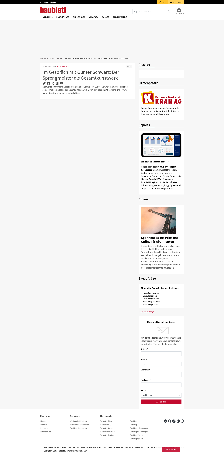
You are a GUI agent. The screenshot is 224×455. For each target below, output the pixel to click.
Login (163, 2)
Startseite (44, 58)
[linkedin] (178, 421)
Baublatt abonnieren (78, 428)
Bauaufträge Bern (150, 296)
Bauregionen (79, 17)
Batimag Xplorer (136, 438)
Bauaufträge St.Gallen (151, 301)
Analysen (93, 17)
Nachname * (146, 380)
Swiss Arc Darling (107, 435)
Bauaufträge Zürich (151, 304)
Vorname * (145, 370)
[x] (165, 421)
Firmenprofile (120, 17)
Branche (144, 390)
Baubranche (57, 58)
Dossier (105, 17)
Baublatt (133, 421)
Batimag (133, 424)
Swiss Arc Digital (106, 421)
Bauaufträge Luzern (151, 298)
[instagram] (174, 421)
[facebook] (169, 421)
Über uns (43, 421)
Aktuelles (47, 17)
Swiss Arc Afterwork (108, 431)
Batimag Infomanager (139, 431)
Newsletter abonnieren (79, 424)
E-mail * (144, 349)
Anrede (144, 359)
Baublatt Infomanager (139, 428)
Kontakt (43, 424)
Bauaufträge (62, 17)
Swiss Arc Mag (105, 424)
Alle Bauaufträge (147, 311)
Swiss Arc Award (106, 428)
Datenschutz (45, 431)
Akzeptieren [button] (171, 449)
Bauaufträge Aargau (151, 293)
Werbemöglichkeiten (48, 2)
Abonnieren (177, 2)
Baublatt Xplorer (136, 435)
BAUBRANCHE (63, 66)
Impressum (44, 428)
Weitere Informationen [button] (77, 451)
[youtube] (182, 421)
